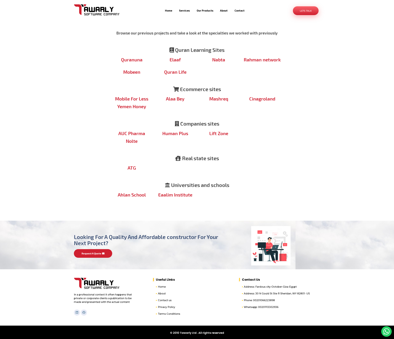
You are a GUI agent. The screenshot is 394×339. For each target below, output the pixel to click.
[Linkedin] (77, 312)
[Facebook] (84, 312)
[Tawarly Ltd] (97, 10)
